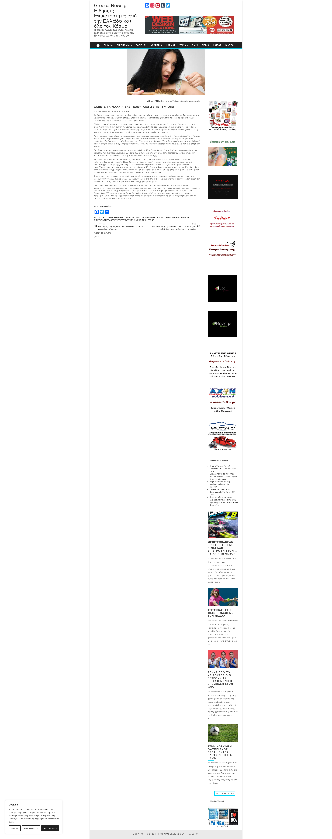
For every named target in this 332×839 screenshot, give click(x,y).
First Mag (163, 834)
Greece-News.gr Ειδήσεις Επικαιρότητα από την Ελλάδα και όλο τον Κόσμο (115, 15)
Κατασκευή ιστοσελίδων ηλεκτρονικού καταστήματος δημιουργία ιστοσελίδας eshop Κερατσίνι (224, 501)
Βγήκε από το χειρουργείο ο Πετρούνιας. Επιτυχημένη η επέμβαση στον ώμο (220, 679)
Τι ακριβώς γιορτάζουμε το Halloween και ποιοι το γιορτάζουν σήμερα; (120, 226)
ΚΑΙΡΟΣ (217, 45)
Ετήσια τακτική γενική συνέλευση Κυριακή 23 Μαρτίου (220, 484)
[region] (33, 817)
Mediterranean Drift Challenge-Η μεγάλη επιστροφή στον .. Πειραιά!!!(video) (222, 547)
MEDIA (205, 45)
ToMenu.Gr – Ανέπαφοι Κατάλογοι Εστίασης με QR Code (222, 492)
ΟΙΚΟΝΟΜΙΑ (124, 45)
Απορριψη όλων (31, 828)
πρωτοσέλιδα (223, 826)
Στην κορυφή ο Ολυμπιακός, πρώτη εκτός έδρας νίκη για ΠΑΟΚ (220, 752)
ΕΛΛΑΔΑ (108, 45)
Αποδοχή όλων (50, 828)
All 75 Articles (225, 793)
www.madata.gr (105, 206)
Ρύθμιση (14, 828)
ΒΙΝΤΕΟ (229, 45)
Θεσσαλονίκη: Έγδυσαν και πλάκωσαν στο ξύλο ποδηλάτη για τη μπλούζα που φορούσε (174, 226)
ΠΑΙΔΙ (195, 45)
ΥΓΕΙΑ (183, 45)
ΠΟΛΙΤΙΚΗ (141, 45)
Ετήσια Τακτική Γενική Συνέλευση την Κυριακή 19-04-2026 (223, 468)
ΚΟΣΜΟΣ (171, 45)
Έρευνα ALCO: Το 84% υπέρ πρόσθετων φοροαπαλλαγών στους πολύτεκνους (223, 476)
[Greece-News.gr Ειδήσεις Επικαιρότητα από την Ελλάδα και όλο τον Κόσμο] (98, 45)
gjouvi (116, 111)
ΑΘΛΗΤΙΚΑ (156, 45)
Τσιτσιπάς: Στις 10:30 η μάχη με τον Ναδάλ (221, 613)
